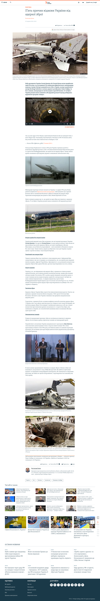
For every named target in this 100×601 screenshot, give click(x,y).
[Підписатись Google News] (54, 584)
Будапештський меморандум (46, 191)
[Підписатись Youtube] (61, 584)
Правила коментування (11, 595)
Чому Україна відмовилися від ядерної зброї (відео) (42, 100)
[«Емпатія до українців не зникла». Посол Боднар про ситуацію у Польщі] (10, 491)
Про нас (29, 584)
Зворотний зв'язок (32, 595)
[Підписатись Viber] (68, 584)
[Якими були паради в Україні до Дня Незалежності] (38, 522)
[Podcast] (79, 584)
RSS (6, 592)
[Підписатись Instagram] (65, 584)
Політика (28, 7)
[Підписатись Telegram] (72, 584)
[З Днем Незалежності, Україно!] (15, 522)
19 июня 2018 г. (48, 143)
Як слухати (8, 584)
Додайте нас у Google (91, 2)
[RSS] (75, 584)
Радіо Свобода (33, 101)
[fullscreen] (73, 123)
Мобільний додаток (10, 587)
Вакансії (29, 592)
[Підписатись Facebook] (51, 584)
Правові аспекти (31, 590)
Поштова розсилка (10, 590)
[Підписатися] (82, 584)
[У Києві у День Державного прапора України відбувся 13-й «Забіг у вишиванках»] (61, 522)
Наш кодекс (30, 587)
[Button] (58, 25)
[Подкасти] (79, 2)
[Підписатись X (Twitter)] (58, 584)
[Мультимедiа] (83, 2)
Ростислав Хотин (29, 18)
